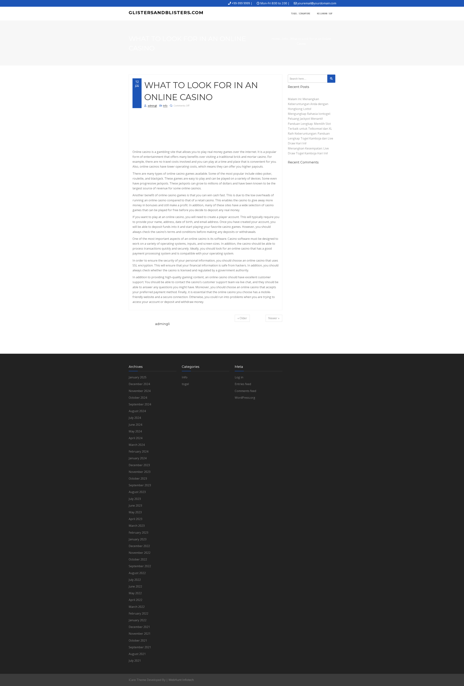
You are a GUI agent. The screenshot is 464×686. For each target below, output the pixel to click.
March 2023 (137, 526)
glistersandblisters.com (166, 12)
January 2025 (137, 377)
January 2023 (137, 539)
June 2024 (135, 425)
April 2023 (135, 519)
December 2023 (139, 465)
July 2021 (135, 661)
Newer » (273, 318)
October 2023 (138, 478)
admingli (152, 105)
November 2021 (139, 634)
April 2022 (135, 600)
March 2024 (137, 445)
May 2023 (135, 512)
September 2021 (140, 647)
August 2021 (137, 654)
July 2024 (135, 418)
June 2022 (135, 586)
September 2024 (140, 404)
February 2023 (138, 533)
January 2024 (137, 458)
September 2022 (140, 566)
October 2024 (138, 398)
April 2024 (135, 438)
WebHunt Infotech (181, 680)
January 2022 (137, 620)
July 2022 (135, 580)
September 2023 (140, 485)
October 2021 (138, 640)
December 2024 (139, 384)
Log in (239, 377)
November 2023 (139, 472)
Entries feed (243, 384)
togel (185, 384)
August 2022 (137, 573)
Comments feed (245, 391)
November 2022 (139, 553)
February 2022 (138, 613)
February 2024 (138, 451)
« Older (242, 318)
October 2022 (138, 559)
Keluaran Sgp (324, 13)
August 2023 (137, 492)
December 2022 (139, 546)
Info (165, 105)
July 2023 (135, 499)
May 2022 (135, 593)
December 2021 (139, 627)
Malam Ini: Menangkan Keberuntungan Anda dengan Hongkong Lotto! (308, 104)
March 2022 (137, 607)
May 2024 (135, 431)
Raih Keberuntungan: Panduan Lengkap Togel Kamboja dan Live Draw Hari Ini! (310, 138)
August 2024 (137, 411)
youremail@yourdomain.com (316, 3)
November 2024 (139, 391)
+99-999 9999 (241, 3)
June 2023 (135, 506)
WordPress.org (245, 398)
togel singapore (300, 13)
